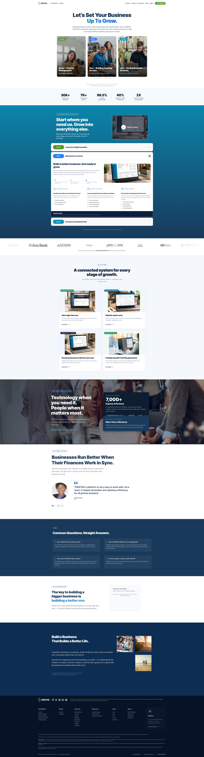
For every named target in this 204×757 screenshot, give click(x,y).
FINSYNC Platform (132, 712)
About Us (134, 3)
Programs (77, 723)
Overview (40, 712)
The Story (77, 714)
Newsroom (77, 717)
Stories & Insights (95, 714)
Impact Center (131, 714)
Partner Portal (131, 716)
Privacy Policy (126, 595)
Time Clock (130, 717)
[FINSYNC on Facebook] (56, 700)
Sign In (152, 3)
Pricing (61, 3)
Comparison (61, 714)
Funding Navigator (42, 719)
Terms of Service (133, 594)
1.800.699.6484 (161, 754)
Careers (76, 716)
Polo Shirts (115, 719)
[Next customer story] (62, 505)
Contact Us (77, 721)
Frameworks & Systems (43, 717)
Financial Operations (42, 716)
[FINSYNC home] (42, 3)
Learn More (65, 324)
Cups (114, 714)
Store (147, 3)
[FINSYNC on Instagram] (63, 700)
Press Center (77, 719)
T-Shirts (114, 717)
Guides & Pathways (96, 712)
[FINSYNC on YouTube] (66, 700)
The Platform (54, 3)
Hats (114, 716)
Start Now (160, 3)
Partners (127, 3)
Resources (141, 3)
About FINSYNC (78, 712)
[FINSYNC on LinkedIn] (53, 700)
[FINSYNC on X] (59, 700)
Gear (114, 712)
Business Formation (42, 714)
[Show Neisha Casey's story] (53, 505)
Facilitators (77, 725)
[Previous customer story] (58, 505)
